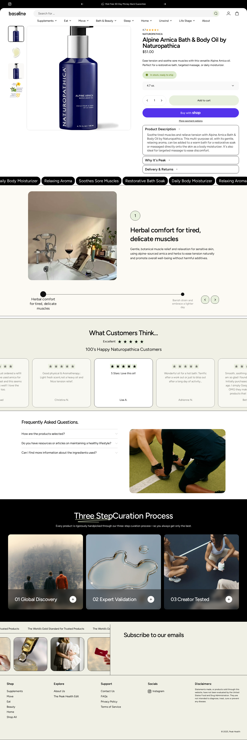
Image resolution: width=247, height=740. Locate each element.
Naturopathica (152, 34)
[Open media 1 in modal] (79, 78)
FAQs (104, 696)
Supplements (15, 691)
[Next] (165, 4)
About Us (59, 691)
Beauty (11, 706)
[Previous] (82, 4)
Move (10, 696)
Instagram (158, 691)
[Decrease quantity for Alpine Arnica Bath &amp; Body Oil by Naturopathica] (146, 100)
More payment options (191, 120)
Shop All (12, 717)
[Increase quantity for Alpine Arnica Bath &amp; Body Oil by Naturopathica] (162, 100)
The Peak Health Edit (66, 696)
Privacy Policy (109, 701)
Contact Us (107, 691)
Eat (9, 701)
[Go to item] (16, 34)
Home (10, 711)
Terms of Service (111, 706)
